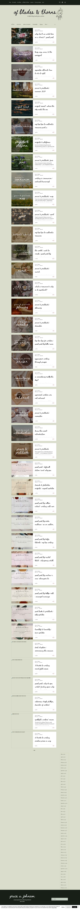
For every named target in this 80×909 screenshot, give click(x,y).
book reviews (19, 24)
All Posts (12, 24)
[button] (19, 2)
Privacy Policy (54, 907)
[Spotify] (62, 2)
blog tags (41, 24)
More (46, 24)
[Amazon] (65, 2)
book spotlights (35, 24)
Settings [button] (63, 907)
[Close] (78, 907)
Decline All (68, 907)
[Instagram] (59, 2)
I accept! (74, 907)
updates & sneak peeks (26, 24)
